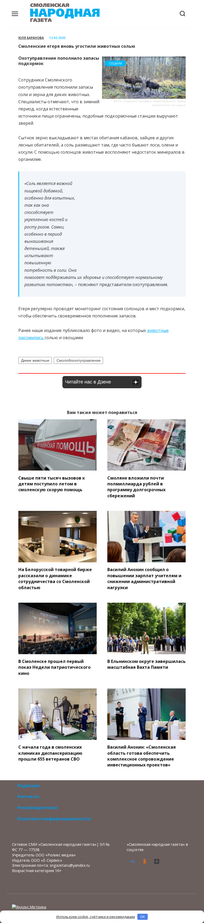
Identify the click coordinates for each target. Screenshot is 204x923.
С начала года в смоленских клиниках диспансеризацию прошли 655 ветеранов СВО (50, 753)
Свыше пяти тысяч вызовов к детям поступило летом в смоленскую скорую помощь (51, 484)
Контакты (28, 796)
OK (142, 916)
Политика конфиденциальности (54, 819)
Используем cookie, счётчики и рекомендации (95, 916)
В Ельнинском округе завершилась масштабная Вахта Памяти (146, 664)
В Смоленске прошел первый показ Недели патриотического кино (54, 667)
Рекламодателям (37, 807)
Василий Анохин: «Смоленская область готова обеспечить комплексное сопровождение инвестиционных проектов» (141, 756)
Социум (115, 63)
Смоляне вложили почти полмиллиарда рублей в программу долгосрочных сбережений (136, 486)
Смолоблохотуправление (79, 360)
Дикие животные (35, 360)
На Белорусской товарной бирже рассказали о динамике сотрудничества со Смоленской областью (55, 578)
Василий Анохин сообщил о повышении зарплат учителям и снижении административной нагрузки (144, 578)
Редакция (28, 785)
